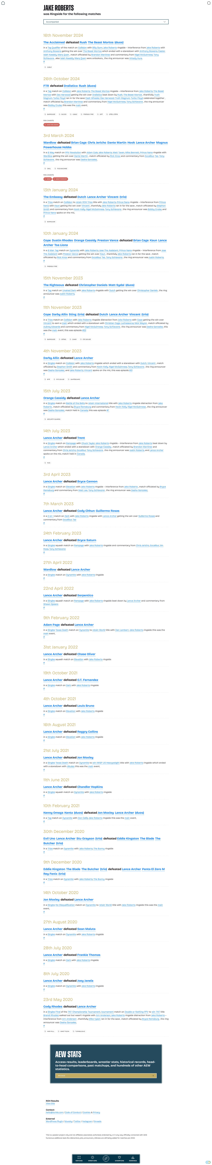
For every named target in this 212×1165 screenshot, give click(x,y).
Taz (156, 155)
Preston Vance (107, 240)
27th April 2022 (57, 562)
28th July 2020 (57, 948)
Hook (131, 142)
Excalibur (149, 155)
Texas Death (62, 629)
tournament (107, 1011)
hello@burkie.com (54, 1112)
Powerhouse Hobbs (57, 147)
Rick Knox (115, 155)
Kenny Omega (53, 812)
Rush (83, 42)
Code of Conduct (73, 1112)
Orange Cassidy (85, 240)
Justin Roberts (156, 257)
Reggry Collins (87, 731)
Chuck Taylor (88, 443)
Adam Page (51, 624)
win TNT (156, 1011)
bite (48, 379)
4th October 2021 (59, 698)
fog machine (62, 168)
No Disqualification (65, 904)
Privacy (96, 1112)
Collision (82, 47)
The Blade (147, 838)
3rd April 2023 (57, 474)
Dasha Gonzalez (89, 159)
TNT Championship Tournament (84, 1011)
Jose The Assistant (108, 250)
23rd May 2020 (58, 999)
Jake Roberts (110, 47)
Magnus (162, 142)
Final (58, 1011)
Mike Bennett (132, 152)
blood (63, 114)
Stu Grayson (85, 838)
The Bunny (99, 848)
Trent (81, 437)
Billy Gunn (97, 47)
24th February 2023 (62, 533)
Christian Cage (112, 323)
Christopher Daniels (93, 285)
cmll (49, 168)
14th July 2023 (56, 431)
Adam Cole (92, 152)
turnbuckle (80, 1031)
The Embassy (53, 196)
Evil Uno (49, 838)
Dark (67, 516)
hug (48, 463)
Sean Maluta (86, 928)
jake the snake (52, 124)
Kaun (57, 205)
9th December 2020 (62, 862)
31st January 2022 (60, 647)
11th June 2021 (56, 780)
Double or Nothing (134, 1011)
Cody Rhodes (52, 1006)
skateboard (75, 379)
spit (101, 114)
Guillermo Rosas (107, 510)
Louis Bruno (85, 705)
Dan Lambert (122, 629)
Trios (50, 202)
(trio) (123, 196)
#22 (84, 330)
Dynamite (74, 250)
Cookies (86, 1112)
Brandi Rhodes (51, 1015)
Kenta (68, 812)
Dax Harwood (64, 94)
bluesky (68, 1121)
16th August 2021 (59, 724)
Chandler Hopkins (90, 786)
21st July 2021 (56, 750)
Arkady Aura (135, 58)
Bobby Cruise (55, 105)
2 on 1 (50, 516)
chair (74, 339)
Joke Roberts (125, 319)
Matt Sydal (116, 285)
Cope (47, 240)
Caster (161, 51)
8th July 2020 (56, 973)
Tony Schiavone (134, 101)
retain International (98, 403)
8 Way (51, 152)
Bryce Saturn (86, 540)
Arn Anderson (103, 1015)
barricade (51, 114)
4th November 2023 (62, 351)
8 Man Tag (53, 250)
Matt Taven (118, 152)
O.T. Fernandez (87, 679)
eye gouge (87, 339)
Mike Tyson (94, 1018)
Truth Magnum (122, 98)
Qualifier (56, 47)
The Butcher (90, 869)
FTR (46, 85)
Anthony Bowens (52, 51)
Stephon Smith (64, 366)
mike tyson (64, 1031)
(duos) (119, 42)
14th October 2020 (61, 892)
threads (97, 1121)
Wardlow (49, 142)
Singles (51, 363)
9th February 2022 (61, 617)
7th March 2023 (58, 504)
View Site (50, 1103)
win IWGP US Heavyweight (106, 762)
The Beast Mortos (100, 42)
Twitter (77, 1121)
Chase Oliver (86, 654)
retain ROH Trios (84, 202)
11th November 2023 (62, 307)
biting (63, 339)
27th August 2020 (60, 922)
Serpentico (85, 595)
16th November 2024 (63, 35)
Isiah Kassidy (50, 54)
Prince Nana (146, 152)
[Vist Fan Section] (204, 3)
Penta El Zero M (153, 869)
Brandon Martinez (100, 54)
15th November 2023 (63, 278)
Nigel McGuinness (144, 54)
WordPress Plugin (54, 1121)
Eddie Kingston (128, 838)
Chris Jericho (97, 142)
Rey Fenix (50, 873)
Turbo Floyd (59, 98)
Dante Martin (116, 142)
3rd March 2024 (58, 135)
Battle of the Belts (75, 403)
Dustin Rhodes (62, 240)
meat (49, 179)
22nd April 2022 (58, 588)
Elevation (70, 486)
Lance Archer (145, 142)
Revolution (75, 152)
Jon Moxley (85, 757)
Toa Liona (61, 245)
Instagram (87, 1121)
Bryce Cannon (87, 481)
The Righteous (53, 285)
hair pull (50, 1031)
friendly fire (88, 114)
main (78, 105)
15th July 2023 (56, 391)
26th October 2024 (61, 79)
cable (49, 67)
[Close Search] (209, 3)
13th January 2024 (60, 190)
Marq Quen (63, 54)
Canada (84, 410)
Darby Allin (60, 314)
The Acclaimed (54, 42)
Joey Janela (85, 980)
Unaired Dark (69, 290)
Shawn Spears (50, 604)
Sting (72, 314)
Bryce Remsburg (82, 406)
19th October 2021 (60, 673)
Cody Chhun (86, 510)
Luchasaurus (127, 323)
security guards (53, 419)
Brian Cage (79, 142)
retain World (99, 629)
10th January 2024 (60, 233)
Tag (49, 47)
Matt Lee (82, 490)
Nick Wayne (141, 323)
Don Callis (83, 817)
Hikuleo (70, 766)
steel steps (113, 114)
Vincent (113, 196)
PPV (67, 152)
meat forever (61, 179)
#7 (108, 410)
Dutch (81, 196)
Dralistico (71, 85)
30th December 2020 (63, 831)
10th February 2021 (61, 805)
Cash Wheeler (92, 98)
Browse (61, 1075)
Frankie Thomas (88, 954)
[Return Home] (3, 3)
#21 (130, 370)
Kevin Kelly (79, 209)
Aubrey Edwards (51, 326)
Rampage (71, 443)
